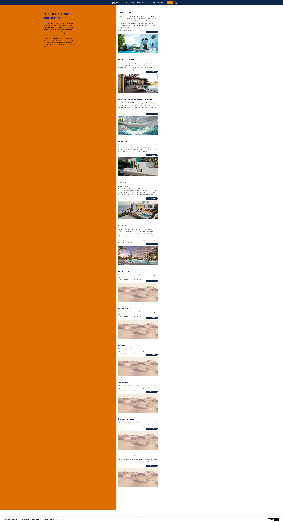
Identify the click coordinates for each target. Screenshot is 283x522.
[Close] (281, 519)
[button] (176, 2)
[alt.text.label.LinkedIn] (143, 516)
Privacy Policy (61, 519)
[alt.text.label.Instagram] (141, 516)
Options (271, 519)
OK (277, 519)
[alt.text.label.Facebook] (139, 516)
